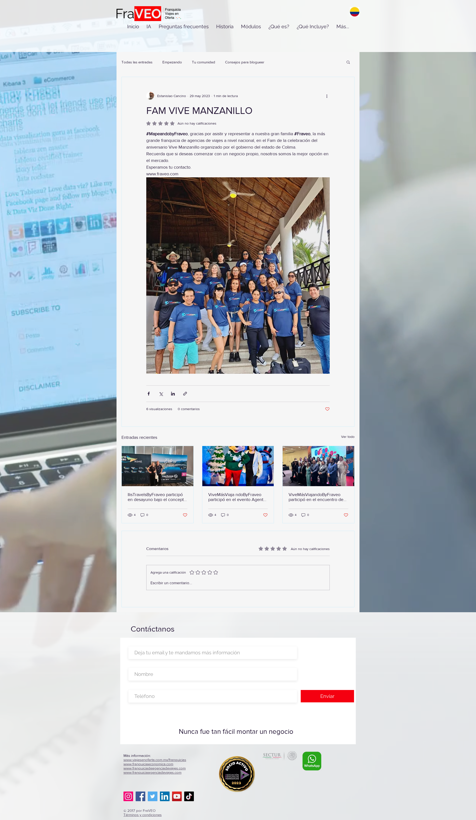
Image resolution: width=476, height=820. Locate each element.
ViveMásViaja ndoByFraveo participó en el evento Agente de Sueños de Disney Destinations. (237, 497)
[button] (348, 62)
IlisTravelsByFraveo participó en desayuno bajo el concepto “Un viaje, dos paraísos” (157, 497)
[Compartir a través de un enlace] (185, 393)
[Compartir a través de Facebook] (148, 393)
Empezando (172, 62)
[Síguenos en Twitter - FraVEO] (152, 796)
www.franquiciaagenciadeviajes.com (152, 772)
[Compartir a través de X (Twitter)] (160, 393)
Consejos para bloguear (244, 62)
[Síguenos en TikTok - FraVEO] (189, 796)
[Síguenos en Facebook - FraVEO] (140, 796)
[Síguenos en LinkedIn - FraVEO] (165, 796)
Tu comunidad (203, 62)
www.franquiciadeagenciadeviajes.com (154, 768)
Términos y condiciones (142, 815)
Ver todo (348, 437)
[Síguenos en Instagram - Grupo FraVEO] (128, 796)
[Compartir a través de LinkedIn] (173, 393)
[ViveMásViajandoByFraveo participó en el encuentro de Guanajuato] (318, 466)
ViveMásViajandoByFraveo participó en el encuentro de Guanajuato (316, 497)
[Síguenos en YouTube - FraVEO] (177, 796)
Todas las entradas (136, 62)
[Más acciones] (327, 96)
